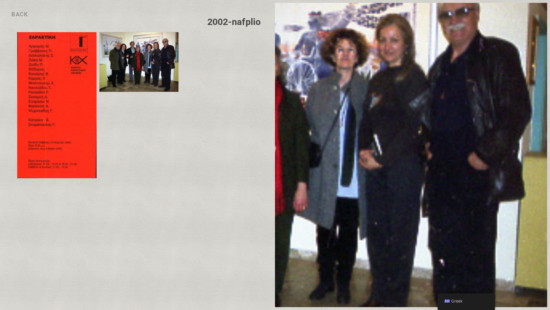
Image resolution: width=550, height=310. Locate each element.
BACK (19, 14)
